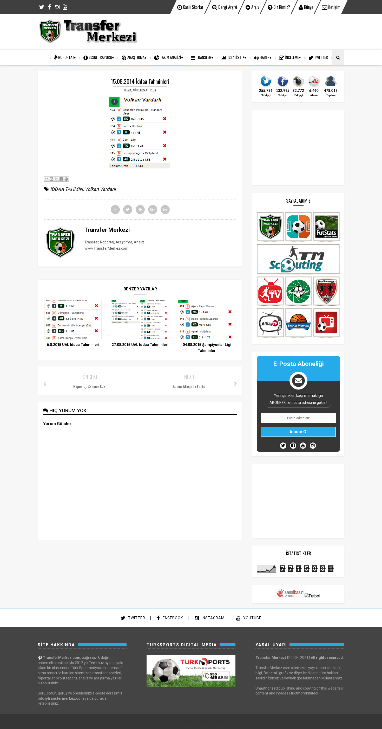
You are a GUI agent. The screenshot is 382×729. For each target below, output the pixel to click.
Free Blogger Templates (209, 721)
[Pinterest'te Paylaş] (66, 179)
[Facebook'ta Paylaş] (61, 179)
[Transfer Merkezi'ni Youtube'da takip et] (314, 86)
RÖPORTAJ (65, 57)
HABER (264, 57)
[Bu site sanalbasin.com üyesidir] (290, 596)
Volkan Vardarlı (100, 189)
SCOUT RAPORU (100, 57)
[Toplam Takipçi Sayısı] (331, 86)
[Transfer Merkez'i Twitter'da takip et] (266, 86)
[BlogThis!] (51, 179)
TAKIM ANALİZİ (170, 57)
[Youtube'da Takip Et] (303, 445)
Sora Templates (182, 721)
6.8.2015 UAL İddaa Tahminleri (73, 345)
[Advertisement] (249, 31)
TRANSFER (203, 57)
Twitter (136, 618)
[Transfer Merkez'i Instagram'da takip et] (298, 86)
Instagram (213, 618)
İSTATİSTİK (235, 57)
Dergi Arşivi (227, 7)
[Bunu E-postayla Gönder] (46, 179)
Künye (308, 7)
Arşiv (254, 7)
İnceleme (291, 57)
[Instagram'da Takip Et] (313, 445)
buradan (101, 698)
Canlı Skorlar (192, 7)
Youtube (251, 618)
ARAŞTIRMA (135, 57)
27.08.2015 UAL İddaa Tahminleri (140, 345)
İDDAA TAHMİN (66, 189)
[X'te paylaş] (56, 179)
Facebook (172, 618)
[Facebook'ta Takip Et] (293, 445)
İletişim (333, 7)
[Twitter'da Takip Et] (283, 445)
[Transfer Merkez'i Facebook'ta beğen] (283, 86)
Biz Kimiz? (281, 7)
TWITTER (320, 57)
